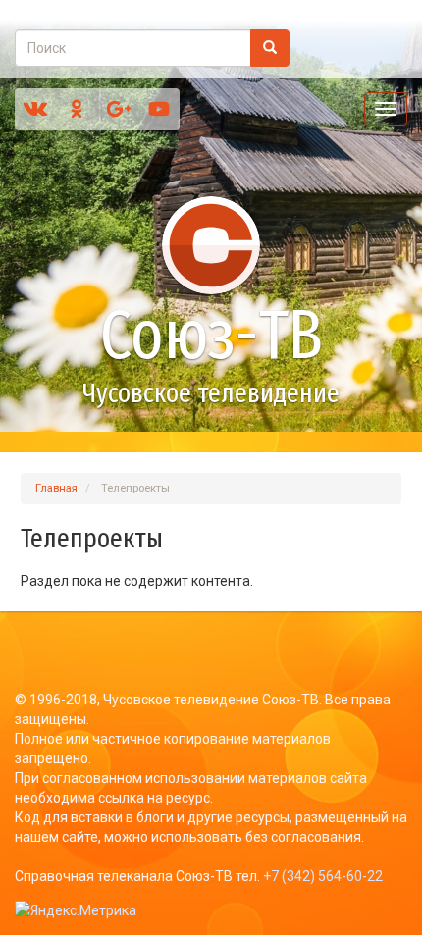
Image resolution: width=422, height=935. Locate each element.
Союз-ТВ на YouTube (159, 109)
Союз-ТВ (211, 335)
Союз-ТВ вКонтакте (35, 109)
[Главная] (211, 245)
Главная (56, 488)
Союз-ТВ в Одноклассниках (76, 109)
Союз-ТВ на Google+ (117, 109)
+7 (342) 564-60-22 (323, 876)
